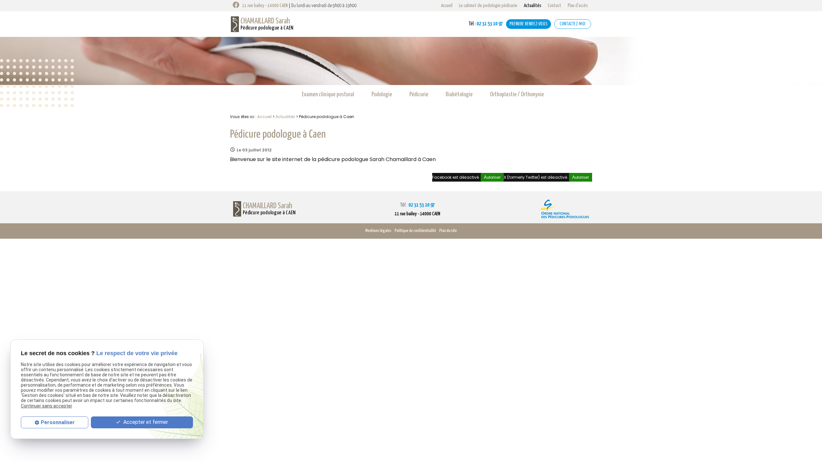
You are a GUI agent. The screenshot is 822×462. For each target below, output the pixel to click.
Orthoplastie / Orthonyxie (517, 94)
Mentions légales (378, 231)
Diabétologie (459, 94)
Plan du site (448, 231)
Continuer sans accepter (46, 405)
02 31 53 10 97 (485, 24)
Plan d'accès (578, 5)
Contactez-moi (573, 24)
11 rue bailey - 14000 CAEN (265, 5)
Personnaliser (58, 422)
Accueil (446, 5)
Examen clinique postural (328, 94)
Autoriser (580, 177)
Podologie (382, 94)
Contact (554, 5)
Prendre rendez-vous (528, 24)
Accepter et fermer (145, 422)
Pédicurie (418, 94)
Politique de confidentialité (415, 231)
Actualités (532, 5)
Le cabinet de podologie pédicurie (488, 5)
